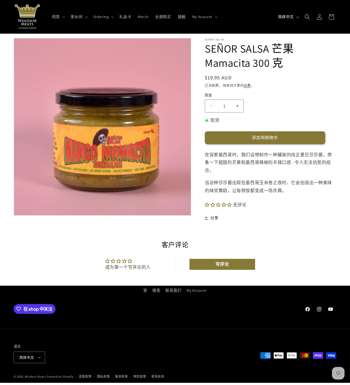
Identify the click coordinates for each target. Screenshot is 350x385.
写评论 (222, 264)
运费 (247, 85)
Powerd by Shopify (60, 376)
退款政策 (85, 376)
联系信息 (157, 376)
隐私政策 (103, 376)
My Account (196, 290)
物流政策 (139, 376)
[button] (58, 16)
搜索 (156, 290)
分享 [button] (214, 217)
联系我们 (173, 290)
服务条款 (121, 376)
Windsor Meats (35, 376)
